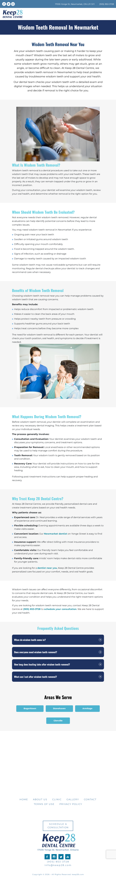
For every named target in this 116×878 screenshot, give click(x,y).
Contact (90, 799)
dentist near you (47, 568)
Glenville (58, 720)
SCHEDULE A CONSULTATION (58, 826)
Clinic (57, 799)
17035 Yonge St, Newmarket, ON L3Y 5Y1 (74, 4)
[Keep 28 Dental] (13, 14)
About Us (40, 799)
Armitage (87, 708)
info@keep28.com (58, 865)
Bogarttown (30, 708)
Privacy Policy (70, 804)
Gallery (72, 799)
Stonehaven (59, 708)
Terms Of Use (44, 804)
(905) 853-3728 (106, 4)
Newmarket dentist (55, 533)
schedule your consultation (60, 609)
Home (24, 799)
